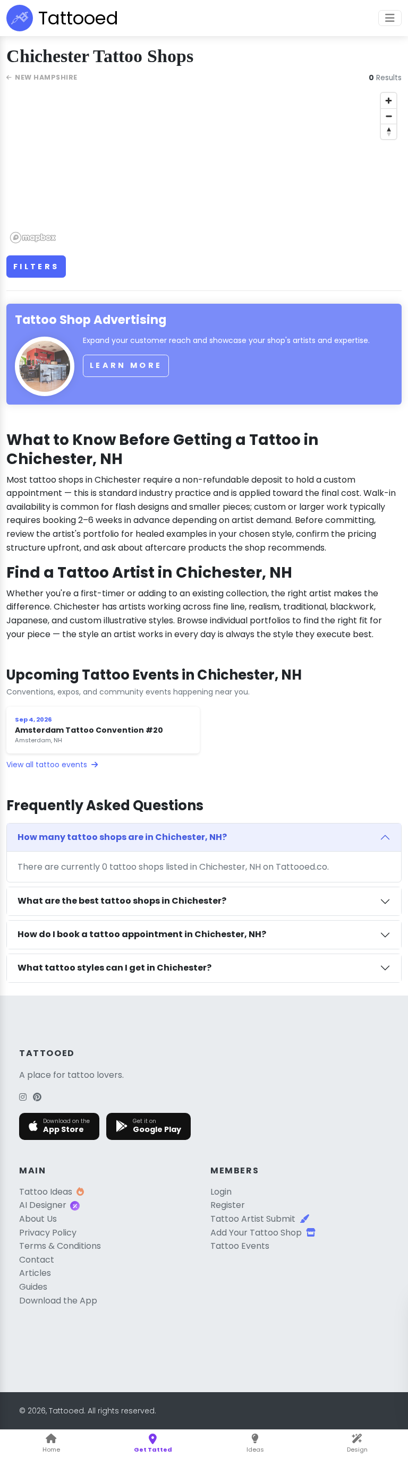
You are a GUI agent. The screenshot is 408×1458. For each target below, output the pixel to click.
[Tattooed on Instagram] (23, 1097)
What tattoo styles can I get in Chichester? (114, 968)
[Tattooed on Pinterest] (37, 1097)
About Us (38, 1219)
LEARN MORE (126, 365)
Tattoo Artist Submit (252, 1219)
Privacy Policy (47, 1233)
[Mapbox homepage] (33, 237)
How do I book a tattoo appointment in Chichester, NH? (142, 934)
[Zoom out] (388, 116)
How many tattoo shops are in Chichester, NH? (122, 837)
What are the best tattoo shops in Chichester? (122, 901)
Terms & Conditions (60, 1246)
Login (221, 1192)
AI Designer (42, 1205)
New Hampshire (46, 77)
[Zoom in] (388, 100)
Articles (35, 1273)
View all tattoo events (47, 764)
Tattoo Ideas (45, 1192)
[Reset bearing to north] (388, 131)
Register (227, 1205)
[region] (204, 167)
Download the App (58, 1300)
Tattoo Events (239, 1246)
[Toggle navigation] (390, 18)
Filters (36, 266)
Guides (33, 1287)
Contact (36, 1260)
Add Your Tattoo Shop (256, 1233)
